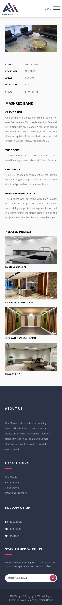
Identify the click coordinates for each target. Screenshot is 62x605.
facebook (16, 521)
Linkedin (15, 528)
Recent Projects (13, 482)
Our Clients (11, 477)
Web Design (27, 600)
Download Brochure (16, 492)
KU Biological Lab (16, 267)
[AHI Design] (10, 9)
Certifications (12, 487)
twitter (14, 536)
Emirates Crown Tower (19, 302)
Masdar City (12, 373)
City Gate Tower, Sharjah (20, 337)
